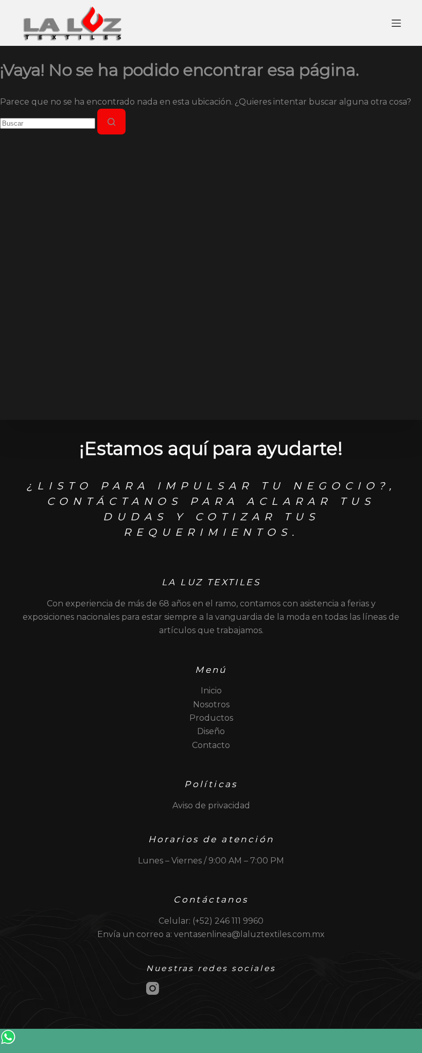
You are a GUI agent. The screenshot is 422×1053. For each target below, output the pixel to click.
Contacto (211, 745)
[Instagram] (152, 988)
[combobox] (47, 123)
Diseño (211, 731)
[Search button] (111, 121)
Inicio (211, 690)
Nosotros (211, 704)
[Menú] (396, 23)
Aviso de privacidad (211, 805)
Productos (211, 718)
